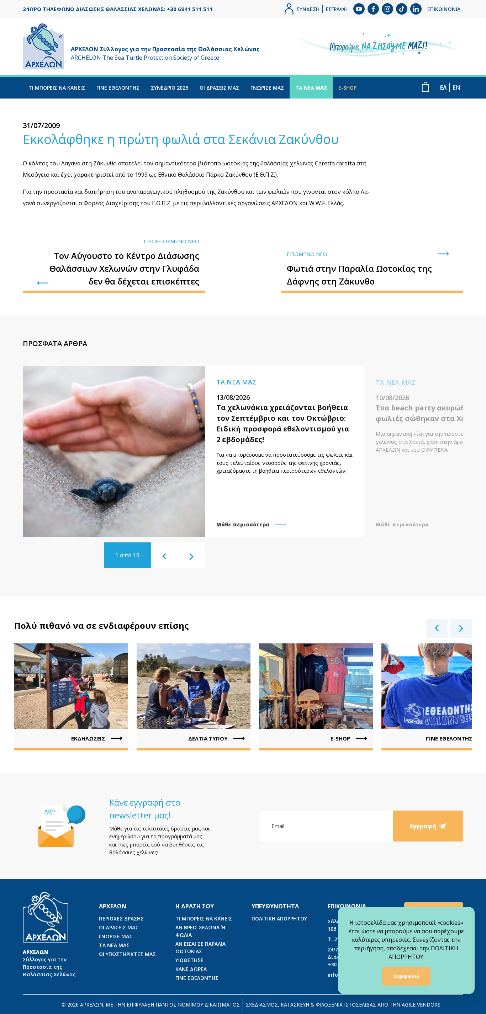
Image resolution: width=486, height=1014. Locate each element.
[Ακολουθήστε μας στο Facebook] (373, 9)
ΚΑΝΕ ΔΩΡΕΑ (191, 969)
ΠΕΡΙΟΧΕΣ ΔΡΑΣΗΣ (121, 918)
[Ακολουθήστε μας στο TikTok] (401, 9)
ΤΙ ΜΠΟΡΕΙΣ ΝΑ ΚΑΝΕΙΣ (56, 87)
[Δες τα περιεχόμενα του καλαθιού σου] (425, 87)
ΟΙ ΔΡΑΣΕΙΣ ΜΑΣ (219, 87)
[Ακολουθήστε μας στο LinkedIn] (416, 9)
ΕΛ (443, 87)
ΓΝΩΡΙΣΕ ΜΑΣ (267, 87)
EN (456, 87)
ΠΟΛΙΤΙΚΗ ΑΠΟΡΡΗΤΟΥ (279, 918)
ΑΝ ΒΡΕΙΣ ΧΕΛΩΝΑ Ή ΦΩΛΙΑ (200, 931)
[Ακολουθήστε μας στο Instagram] (387, 9)
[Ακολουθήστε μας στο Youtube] (359, 9)
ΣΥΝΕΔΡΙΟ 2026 (169, 87)
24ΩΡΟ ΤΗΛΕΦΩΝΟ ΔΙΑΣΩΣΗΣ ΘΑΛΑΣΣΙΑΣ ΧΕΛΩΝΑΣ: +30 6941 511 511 (118, 8)
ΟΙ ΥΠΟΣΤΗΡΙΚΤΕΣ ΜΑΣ (127, 954)
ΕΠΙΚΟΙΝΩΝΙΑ (443, 9)
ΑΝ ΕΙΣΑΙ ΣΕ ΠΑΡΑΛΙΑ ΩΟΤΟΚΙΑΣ (200, 947)
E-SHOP (347, 87)
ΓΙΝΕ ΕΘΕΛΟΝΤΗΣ (117, 87)
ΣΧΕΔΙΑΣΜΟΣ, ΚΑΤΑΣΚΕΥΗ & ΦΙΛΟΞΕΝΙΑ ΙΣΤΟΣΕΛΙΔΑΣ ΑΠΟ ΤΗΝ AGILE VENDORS (343, 1004)
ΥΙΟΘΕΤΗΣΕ (189, 960)
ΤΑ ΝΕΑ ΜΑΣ (311, 87)
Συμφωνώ (406, 976)
